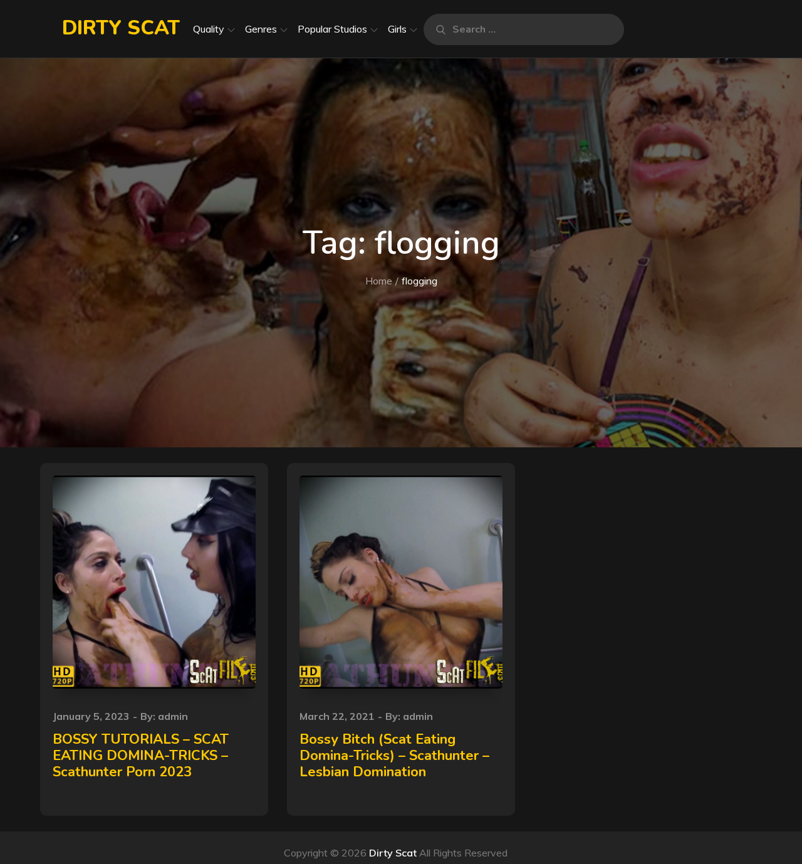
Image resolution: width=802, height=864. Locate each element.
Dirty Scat (121, 27)
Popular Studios (332, 29)
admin (173, 716)
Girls (397, 29)
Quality (208, 29)
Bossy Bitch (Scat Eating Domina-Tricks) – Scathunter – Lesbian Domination (394, 756)
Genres (261, 29)
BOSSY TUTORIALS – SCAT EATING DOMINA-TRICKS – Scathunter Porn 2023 (141, 756)
